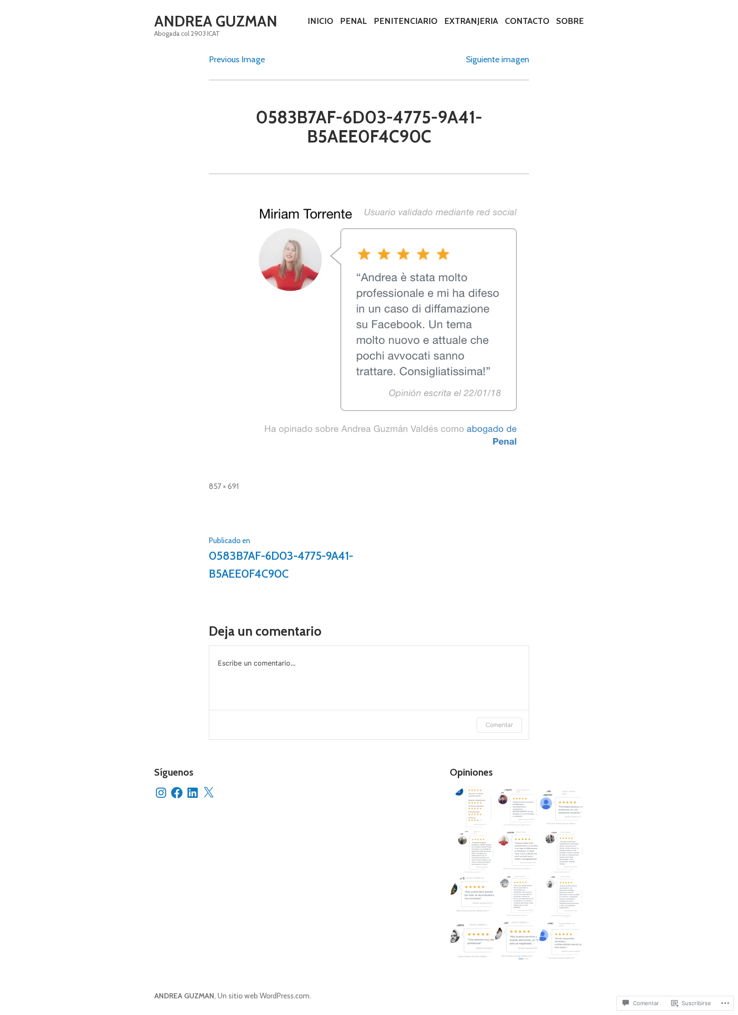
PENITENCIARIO (405, 21)
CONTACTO (527, 21)
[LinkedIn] (192, 793)
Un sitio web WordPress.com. (264, 995)
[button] (472, 807)
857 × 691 (224, 486)
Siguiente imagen (497, 59)
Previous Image (237, 59)
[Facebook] (177, 793)
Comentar (499, 724)
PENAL (353, 21)
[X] (208, 793)
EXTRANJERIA (471, 21)
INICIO (320, 21)
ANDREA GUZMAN (215, 21)
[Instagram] (161, 793)
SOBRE (570, 21)
